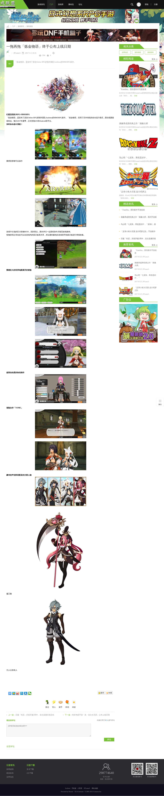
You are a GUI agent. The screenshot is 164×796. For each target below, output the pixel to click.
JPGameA (87, 788)
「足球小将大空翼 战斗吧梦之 (132, 192)
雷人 (54, 707)
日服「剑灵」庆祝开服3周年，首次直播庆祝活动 (35, 715)
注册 (156, 4)
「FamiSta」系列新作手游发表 (132, 89)
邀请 (102, 693)
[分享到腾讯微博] (21, 693)
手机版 (74, 788)
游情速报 (138, 52)
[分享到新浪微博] (17, 693)
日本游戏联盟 (8, 26)
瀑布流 (71, 4)
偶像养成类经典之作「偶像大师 (133, 123)
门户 (51, 4)
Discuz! (71, 792)
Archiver (67, 788)
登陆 (146, 4)
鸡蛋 (74, 707)
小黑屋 (80, 788)
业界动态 (125, 52)
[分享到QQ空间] (14, 693)
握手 (60, 707)
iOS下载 (30, 773)
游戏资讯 (41, 4)
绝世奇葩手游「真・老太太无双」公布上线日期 (91, 715)
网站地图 (95, 788)
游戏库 (60, 4)
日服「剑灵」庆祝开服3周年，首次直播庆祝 (138, 239)
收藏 (110, 693)
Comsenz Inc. (97, 792)
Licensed (80, 792)
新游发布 (150, 52)
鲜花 (67, 707)
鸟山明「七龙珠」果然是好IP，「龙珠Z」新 (138, 224)
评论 (109, 739)
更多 (153, 59)
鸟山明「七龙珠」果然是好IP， (133, 157)
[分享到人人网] (25, 693)
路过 (47, 707)
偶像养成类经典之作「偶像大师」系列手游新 (139, 217)
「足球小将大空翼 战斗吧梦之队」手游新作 (138, 231)
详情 (135, 96)
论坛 (80, 4)
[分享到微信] (29, 693)
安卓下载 (30, 769)
